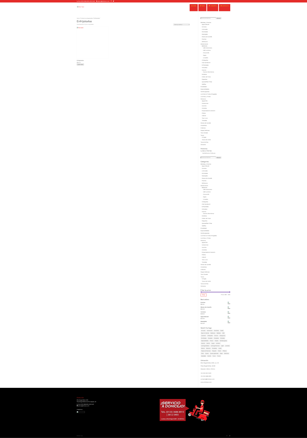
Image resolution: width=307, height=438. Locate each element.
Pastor (219, 350)
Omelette (214, 348)
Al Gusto (203, 330)
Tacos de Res (204, 142)
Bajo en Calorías (205, 333)
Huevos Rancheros (208, 72)
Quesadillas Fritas (207, 82)
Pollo (202, 353)
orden (219, 348)
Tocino (218, 356)
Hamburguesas (205, 91)
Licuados (205, 57)
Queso (207, 353)
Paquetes (204, 79)
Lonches (227, 345)
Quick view (80, 64)
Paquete (214, 350)
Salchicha (226, 353)
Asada (221, 330)
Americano (209, 330)
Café (223, 333)
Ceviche (204, 106)
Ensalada (210, 338)
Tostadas (204, 120)
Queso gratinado (214, 353)
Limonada (204, 29)
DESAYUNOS (204, 44)
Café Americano (207, 48)
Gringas (204, 137)
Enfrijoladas (205, 65)
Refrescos (205, 41)
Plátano (224, 350)
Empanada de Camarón (208, 110)
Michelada (205, 32)
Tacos (202, 135)
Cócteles (204, 108)
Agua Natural (205, 24)
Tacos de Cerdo (206, 139)
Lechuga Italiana (205, 345)
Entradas (222, 338)
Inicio (78, 18)
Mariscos (203, 99)
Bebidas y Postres (206, 22)
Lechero (218, 343)
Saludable (203, 356)
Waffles (204, 84)
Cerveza (204, 27)
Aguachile (204, 101)
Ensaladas (216, 338)
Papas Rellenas (205, 130)
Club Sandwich (206, 62)
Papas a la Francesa (206, 350)
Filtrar (203, 295)
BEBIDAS (204, 46)
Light (222, 345)
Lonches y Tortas (206, 96)
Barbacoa (213, 333)
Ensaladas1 (204, 86)
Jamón (208, 343)
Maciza (203, 348)
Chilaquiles (205, 60)
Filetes (204, 113)
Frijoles (216, 340)
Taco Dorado (204, 133)
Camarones (205, 103)
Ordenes (203, 128)
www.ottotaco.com (206, 382)
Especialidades (205, 89)
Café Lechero (207, 50)
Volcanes (203, 144)
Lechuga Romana (215, 345)
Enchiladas (203, 338)
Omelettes (204, 125)
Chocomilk (206, 53)
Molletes (204, 74)
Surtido (209, 356)
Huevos (204, 70)
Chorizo (216, 335)
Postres (204, 39)
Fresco (211, 340)
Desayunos (222, 335)
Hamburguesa (223, 340)
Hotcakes (204, 67)
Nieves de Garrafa (207, 36)
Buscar (219, 18)
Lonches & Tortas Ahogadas (209, 94)
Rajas (221, 353)
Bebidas (219, 333)
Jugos (204, 55)
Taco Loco (205, 118)
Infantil (204, 115)
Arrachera (216, 330)
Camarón (203, 335)
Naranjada (205, 34)
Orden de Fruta (206, 77)
